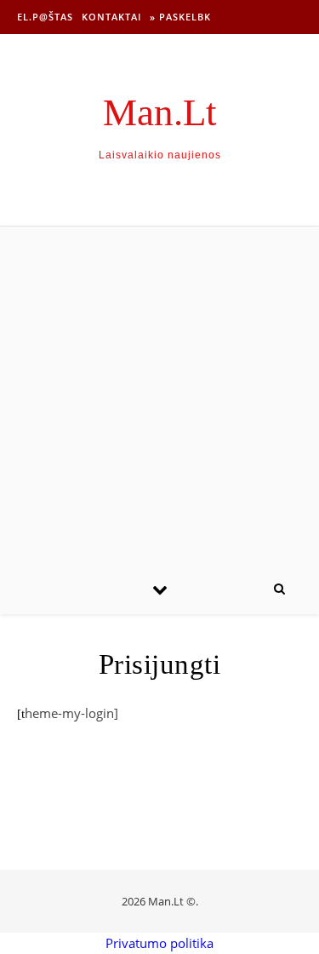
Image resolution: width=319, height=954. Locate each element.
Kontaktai (111, 16)
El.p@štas (45, 16)
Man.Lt (160, 113)
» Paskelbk (180, 16)
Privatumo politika (159, 942)
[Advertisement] (159, 395)
